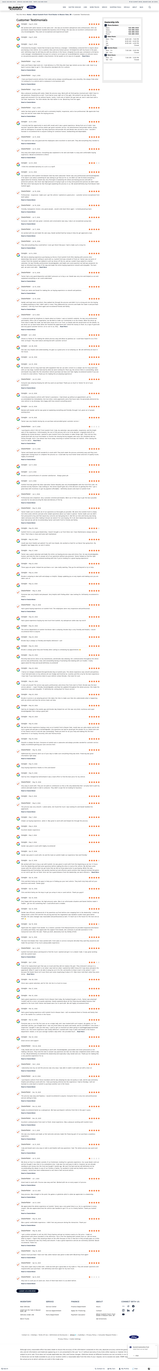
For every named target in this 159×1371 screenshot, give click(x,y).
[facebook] (133, 1306)
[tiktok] (133, 1310)
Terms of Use (43, 1335)
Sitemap (34, 1335)
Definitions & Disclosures (58, 1335)
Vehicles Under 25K (27, 1315)
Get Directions (101, 1319)
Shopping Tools (115, 7)
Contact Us (25, 1335)
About (134, 7)
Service (104, 7)
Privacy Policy (91, 1335)
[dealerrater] (128, 1306)
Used (85, 7)
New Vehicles (25, 1307)
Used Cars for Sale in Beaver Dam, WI (30, 1310)
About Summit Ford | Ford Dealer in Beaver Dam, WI (52, 14)
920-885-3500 (134, 28)
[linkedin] (128, 1310)
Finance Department (78, 1307)
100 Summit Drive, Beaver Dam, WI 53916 (144, 2)
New (64, 7)
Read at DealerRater (28, 70)
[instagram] (123, 1310)
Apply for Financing (78, 1311)
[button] (149, 7)
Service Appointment (53, 1311)
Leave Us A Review (27, 1291)
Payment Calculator (78, 1315)
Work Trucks (94, 7)
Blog (141, 7)
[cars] (123, 1306)
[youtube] (123, 1314)
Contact (99, 1311)
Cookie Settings (75, 1339)
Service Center (51, 1307)
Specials (127, 7)
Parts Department (52, 1315)
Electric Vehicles (75, 7)
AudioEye (81, 1335)
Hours (98, 1307)
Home (29, 14)
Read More (86, 56)
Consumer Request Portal (107, 1335)
